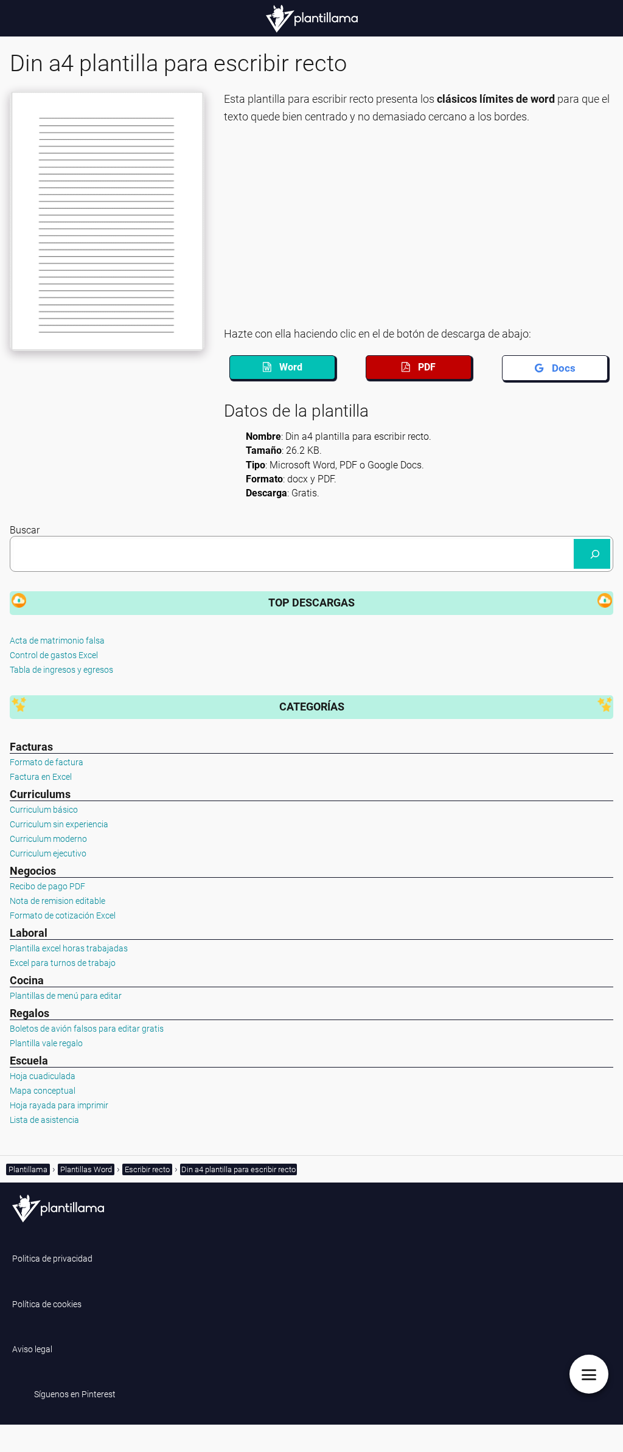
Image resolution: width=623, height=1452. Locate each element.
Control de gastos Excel (54, 655)
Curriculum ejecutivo (48, 853)
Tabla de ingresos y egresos (61, 670)
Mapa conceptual (42, 1091)
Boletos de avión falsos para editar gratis (87, 1028)
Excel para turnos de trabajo (63, 963)
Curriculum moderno (48, 839)
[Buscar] (592, 554)
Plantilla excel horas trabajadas (69, 948)
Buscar (25, 530)
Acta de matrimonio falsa (57, 640)
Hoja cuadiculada (42, 1076)
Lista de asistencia (44, 1120)
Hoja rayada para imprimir (59, 1105)
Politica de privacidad (52, 1258)
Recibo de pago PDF (47, 886)
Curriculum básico (44, 810)
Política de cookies (47, 1304)
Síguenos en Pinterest (75, 1394)
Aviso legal (32, 1349)
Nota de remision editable (57, 901)
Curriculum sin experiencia (59, 824)
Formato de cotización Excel (63, 915)
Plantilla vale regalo (46, 1043)
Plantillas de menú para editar (66, 996)
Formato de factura (46, 762)
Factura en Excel (41, 777)
